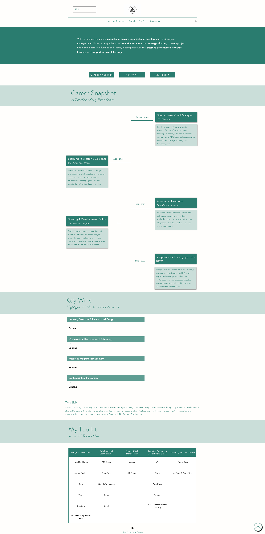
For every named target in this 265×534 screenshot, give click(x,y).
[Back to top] (258, 527)
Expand (73, 328)
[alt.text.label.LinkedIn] (196, 21)
